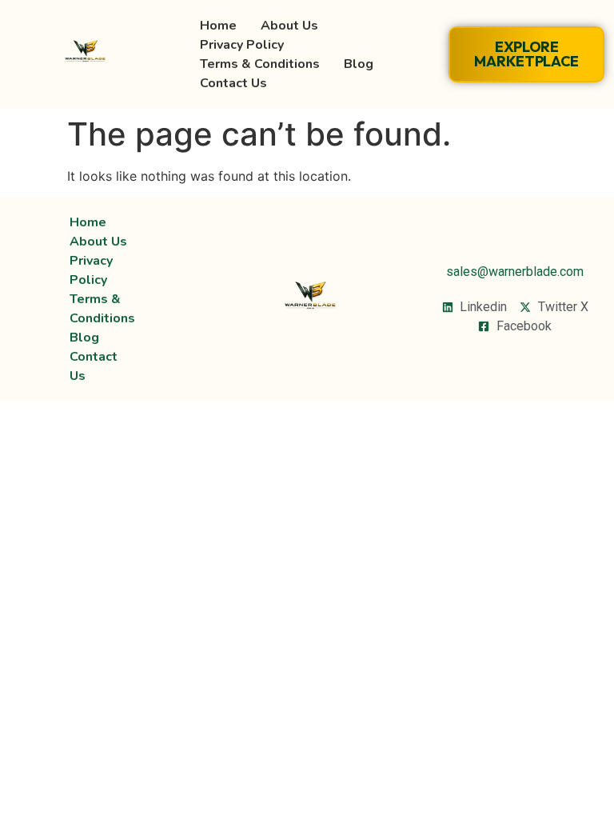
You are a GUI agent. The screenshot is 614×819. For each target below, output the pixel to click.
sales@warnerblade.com (515, 271)
